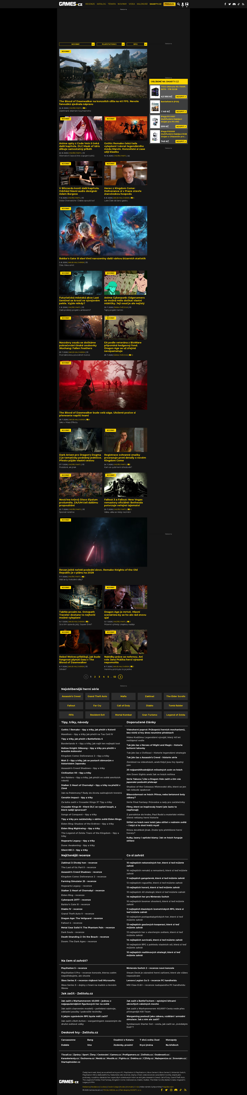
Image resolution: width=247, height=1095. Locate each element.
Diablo (149, 705)
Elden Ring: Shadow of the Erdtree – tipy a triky (87, 824)
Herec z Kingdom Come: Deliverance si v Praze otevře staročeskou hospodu (123, 191)
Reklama (86, 1087)
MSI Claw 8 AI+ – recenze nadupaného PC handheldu (156, 985)
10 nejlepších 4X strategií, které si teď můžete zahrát (156, 892)
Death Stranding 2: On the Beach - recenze (85, 937)
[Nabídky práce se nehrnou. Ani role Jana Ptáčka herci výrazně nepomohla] (125, 642)
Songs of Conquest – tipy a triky (79, 814)
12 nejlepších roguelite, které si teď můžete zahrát (154, 883)
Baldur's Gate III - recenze (75, 904)
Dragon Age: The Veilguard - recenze (82, 918)
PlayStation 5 (109, 44)
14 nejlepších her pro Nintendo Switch (148, 897)
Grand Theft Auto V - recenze (77, 913)
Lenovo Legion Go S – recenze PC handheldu (152, 980)
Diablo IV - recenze (71, 909)
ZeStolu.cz (147, 1054)
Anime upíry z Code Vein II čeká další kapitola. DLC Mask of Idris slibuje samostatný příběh (79, 146)
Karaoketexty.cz (70, 1058)
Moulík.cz (112, 1058)
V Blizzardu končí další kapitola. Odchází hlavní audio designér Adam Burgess (79, 191)
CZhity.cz (148, 1058)
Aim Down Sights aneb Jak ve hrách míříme (151, 774)
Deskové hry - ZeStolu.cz (79, 1032)
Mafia (123, 696)
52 (115, 677)
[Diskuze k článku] (84, 153)
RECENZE (90, 4)
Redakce (95, 1087)
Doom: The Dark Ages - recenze (79, 941)
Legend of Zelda (175, 715)
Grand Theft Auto (97, 696)
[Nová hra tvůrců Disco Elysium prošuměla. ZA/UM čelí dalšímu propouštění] (80, 485)
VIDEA (132, 4)
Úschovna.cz (87, 1058)
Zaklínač (149, 696)
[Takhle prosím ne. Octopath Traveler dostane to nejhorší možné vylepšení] (80, 597)
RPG (136, 44)
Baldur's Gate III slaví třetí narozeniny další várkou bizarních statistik (102, 258)
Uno (89, 1045)
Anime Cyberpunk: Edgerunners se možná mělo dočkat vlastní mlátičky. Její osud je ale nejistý (124, 300)
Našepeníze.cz (163, 1058)
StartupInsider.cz (70, 1062)
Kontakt (130, 1087)
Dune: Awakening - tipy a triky (78, 845)
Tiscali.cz (66, 1054)
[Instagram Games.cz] (171, 1090)
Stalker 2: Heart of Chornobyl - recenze (83, 890)
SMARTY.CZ (155, 4)
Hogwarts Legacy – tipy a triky (78, 841)
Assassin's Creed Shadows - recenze (81, 872)
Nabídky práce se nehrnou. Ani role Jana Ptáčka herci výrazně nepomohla (123, 659)
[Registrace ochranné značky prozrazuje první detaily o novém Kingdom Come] (125, 440)
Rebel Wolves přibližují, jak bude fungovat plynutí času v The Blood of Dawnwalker (79, 659)
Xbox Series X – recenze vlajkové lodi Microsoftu (88, 980)
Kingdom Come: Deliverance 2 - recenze (83, 876)
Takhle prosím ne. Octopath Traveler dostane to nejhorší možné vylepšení (77, 614)
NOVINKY (122, 4)
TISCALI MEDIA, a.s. (110, 1090)
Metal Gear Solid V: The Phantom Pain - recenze (88, 927)
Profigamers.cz (131, 1054)
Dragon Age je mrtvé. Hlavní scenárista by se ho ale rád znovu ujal (125, 614)
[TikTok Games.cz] (239, 4)
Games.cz (115, 1054)
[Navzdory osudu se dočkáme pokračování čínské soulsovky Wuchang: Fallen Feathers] (80, 327)
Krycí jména (146, 1045)
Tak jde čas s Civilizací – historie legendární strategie (156, 753)
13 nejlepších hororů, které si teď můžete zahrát (153, 887)
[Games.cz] (70, 4)
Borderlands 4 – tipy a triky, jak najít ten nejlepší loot (90, 743)
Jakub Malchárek (121, 198)
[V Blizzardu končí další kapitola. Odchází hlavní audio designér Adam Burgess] (80, 173)
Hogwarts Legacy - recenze (76, 886)
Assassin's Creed (71, 696)
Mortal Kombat (123, 715)
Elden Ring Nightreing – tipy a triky (80, 828)
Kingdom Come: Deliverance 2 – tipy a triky (85, 756)
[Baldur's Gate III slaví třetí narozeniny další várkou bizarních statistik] (103, 231)
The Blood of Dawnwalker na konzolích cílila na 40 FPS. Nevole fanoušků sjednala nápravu (99, 103)
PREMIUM (169, 4)
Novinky (76, 44)
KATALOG (101, 4)
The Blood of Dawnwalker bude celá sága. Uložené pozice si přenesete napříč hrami (97, 414)
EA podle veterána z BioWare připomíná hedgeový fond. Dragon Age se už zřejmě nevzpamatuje (123, 347)
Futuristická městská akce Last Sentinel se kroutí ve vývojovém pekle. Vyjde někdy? (79, 300)
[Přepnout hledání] (179, 4)
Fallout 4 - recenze (71, 923)
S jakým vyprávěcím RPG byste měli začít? (84, 1016)
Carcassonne (68, 1040)
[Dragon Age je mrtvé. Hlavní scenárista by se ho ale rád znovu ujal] (125, 597)
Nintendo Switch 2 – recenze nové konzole (150, 968)
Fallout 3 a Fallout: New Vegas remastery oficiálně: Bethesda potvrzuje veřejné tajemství (123, 502)
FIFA (71, 715)
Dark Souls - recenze (72, 932)
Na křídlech (172, 1045)
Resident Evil (97, 715)
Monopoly (171, 1040)
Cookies (103, 1087)
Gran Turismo (149, 715)
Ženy (93, 1054)
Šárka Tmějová (121, 307)
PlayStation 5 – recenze (74, 968)
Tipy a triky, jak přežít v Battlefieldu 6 (82, 739)
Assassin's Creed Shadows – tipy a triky (83, 768)
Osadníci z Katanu (123, 1040)
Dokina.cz (136, 1058)
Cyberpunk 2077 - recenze (76, 900)
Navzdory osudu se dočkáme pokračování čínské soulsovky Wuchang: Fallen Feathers (78, 345)
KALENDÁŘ (142, 4)
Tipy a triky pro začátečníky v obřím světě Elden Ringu (91, 819)
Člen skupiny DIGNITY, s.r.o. (131, 1090)
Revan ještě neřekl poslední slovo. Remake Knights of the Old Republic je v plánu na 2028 (98, 571)
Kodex (123, 1087)
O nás (136, 1087)
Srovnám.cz (179, 1058)
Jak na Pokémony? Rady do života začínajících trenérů (91, 793)
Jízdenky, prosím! (123, 1045)
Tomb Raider (176, 705)
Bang (90, 1040)
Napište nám (168, 1087)
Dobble (65, 1045)
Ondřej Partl (75, 108)
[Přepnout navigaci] (183, 4)
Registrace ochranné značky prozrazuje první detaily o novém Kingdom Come (125, 457)
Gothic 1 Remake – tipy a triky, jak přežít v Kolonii (88, 729)
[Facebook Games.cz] (225, 4)
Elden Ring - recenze (73, 895)
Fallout (71, 705)
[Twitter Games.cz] (230, 4)
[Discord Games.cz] (234, 4)
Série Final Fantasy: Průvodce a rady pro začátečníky (156, 802)
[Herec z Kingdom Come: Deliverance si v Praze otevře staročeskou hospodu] (125, 173)
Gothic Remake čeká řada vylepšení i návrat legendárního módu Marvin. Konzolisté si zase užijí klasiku (124, 147)
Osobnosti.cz (162, 1054)
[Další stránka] (120, 677)
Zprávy (77, 1054)
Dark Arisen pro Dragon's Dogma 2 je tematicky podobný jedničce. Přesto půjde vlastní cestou (80, 457)
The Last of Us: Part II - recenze (78, 867)
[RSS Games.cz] (243, 4)
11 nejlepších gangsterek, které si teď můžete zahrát (156, 878)
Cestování (102, 1054)
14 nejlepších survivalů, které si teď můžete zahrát (154, 940)
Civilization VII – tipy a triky (76, 773)
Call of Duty (123, 705)
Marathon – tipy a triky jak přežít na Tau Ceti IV (87, 734)
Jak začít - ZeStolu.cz (77, 993)
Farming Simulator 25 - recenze (78, 881)
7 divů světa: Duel (150, 1040)
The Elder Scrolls (175, 696)
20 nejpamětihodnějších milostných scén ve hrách (154, 770)
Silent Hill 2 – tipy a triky (74, 850)
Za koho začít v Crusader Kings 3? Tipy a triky (86, 802)
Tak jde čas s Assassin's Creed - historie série (152, 757)
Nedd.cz (100, 1058)
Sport (85, 1054)
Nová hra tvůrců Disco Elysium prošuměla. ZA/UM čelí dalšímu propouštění (78, 502)
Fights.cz (124, 1058)
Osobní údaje (113, 1087)
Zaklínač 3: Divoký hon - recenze (79, 863)
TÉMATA (112, 4)
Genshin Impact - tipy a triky (77, 797)
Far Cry (97, 705)
